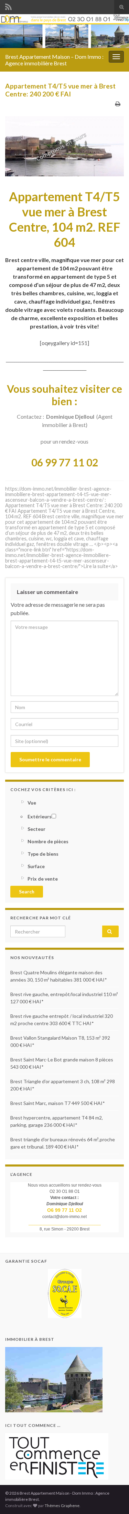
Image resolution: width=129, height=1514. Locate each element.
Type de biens (43, 853)
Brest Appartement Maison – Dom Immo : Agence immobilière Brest (54, 59)
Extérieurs (40, 816)
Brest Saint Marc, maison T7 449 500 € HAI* (57, 1103)
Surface (36, 866)
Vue (32, 802)
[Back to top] (113, 1498)
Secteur (36, 829)
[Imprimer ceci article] (117, 103)
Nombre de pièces (48, 841)
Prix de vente (43, 878)
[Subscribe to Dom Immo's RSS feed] (8, 6)
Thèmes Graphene (62, 1505)
